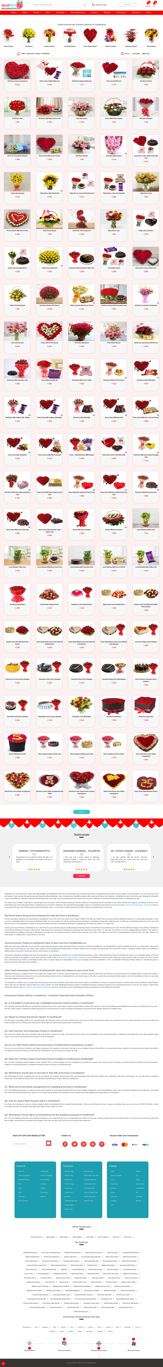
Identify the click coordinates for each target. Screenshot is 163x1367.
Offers (20, 1188)
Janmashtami (140, 1188)
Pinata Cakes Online (80, 1278)
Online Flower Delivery (129, 1257)
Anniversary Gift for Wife (104, 1295)
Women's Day (69, 1175)
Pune (71, 1327)
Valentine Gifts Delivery (30, 1252)
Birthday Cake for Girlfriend (61, 1286)
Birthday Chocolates (110, 1290)
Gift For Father (64, 1237)
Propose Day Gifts (112, 1252)
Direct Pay (21, 1196)
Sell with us (127, 5)
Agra (36, 1327)
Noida (99, 1327)
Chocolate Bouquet (78, 1269)
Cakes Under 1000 (31, 1269)
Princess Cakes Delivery (30, 1303)
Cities (148, 12)
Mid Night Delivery (23, 1180)
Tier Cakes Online (45, 1278)
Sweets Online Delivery (111, 1303)
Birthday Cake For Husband (40, 1286)
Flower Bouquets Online (110, 1261)
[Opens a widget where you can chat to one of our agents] (155, 1363)
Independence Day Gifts (91, 1175)
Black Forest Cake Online (111, 1273)
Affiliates (43, 1188)
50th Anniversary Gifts (107, 1307)
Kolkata (70, 1331)
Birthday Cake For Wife (128, 1282)
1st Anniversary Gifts (73, 1307)
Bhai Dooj (114, 1196)
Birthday (107, 12)
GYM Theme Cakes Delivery (51, 1303)
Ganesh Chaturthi (116, 1175)
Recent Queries (23, 1201)
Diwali (113, 1192)
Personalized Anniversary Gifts (37, 1299)
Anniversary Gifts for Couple (61, 1295)
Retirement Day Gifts (90, 1180)
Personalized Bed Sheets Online (60, 1299)
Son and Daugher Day (90, 1192)
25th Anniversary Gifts (90, 1307)
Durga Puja (114, 1184)
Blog (19, 1184)
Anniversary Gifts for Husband (83, 1295)
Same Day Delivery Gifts (49, 1269)
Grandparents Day (89, 1188)
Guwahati (100, 1331)
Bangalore (45, 1327)
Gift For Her (116, 1237)
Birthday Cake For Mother (34, 1290)
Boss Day (67, 1196)
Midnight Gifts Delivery (60, 1273)
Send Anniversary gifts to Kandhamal (139, 905)
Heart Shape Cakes (114, 1278)
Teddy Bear (64, 1269)
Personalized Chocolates (91, 1290)
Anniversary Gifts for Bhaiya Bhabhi (85, 1299)
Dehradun (89, 1331)
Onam (112, 1180)
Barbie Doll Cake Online (129, 1261)
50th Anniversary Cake (81, 1311)
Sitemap (42, 1196)
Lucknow (108, 1327)
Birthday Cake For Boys (54, 1290)
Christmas (114, 1201)
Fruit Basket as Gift (106, 1299)
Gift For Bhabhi (77, 1237)
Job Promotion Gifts (90, 1184)
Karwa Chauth (140, 1184)
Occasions (136, 12)
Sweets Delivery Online (95, 1269)
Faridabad (52, 1331)
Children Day (69, 1192)
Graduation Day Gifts (71, 1201)
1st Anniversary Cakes (122, 1295)
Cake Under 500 (50, 1282)
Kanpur (80, 1331)
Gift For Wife (89, 1237)
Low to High (135, 53)
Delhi (54, 1327)
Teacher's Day (69, 1184)
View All (81, 812)
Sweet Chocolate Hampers (40, 1295)
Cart (154, 4)
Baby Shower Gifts (77, 1273)
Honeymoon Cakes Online (91, 1303)
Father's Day (68, 1180)
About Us (21, 1171)
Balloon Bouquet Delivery (58, 1265)
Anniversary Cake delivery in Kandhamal (73, 957)
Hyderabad (127, 1327)
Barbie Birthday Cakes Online (125, 1299)
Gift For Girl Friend (36, 1237)
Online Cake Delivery (111, 1257)
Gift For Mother (50, 1237)
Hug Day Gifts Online (70, 1257)
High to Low (145, 53)
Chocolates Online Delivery (71, 1261)
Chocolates (60, 12)
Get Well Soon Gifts (93, 1273)
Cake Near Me (63, 1282)
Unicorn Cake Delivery (131, 1278)
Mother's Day (69, 1209)
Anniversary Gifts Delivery (127, 1265)
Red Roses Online (111, 1282)
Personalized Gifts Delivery (50, 1261)
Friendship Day (88, 1171)
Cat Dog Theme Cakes (79, 1282)
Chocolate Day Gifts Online (130, 1252)
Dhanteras (139, 1196)
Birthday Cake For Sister (102, 1286)
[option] (10, 37)
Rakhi (13, 12)
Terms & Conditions (46, 1175)
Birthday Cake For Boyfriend (82, 1286)
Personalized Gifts (77, 12)
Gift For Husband (103, 1237)
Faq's (20, 1192)
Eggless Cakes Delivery (130, 1273)
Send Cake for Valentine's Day (51, 1252)
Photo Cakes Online (77, 1265)
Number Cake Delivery (33, 1282)
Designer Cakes (92, 1265)
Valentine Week (69, 1205)
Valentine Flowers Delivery (73, 1252)
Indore (62, 1331)
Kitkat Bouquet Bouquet (72, 1290)
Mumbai (63, 1327)
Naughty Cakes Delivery (71, 1303)
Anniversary (120, 12)
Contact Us (43, 1184)
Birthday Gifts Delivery (108, 1265)
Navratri (138, 1171)
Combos (94, 12)
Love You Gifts (28, 1273)
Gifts (47, 12)
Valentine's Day (88, 1201)
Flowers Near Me (96, 1282)
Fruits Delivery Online (129, 1269)
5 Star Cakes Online (97, 1278)
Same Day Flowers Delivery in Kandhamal (37, 987)
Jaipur (117, 1327)
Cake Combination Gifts (91, 1261)
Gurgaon (90, 1327)
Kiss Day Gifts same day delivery (91, 1257)
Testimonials (44, 1171)
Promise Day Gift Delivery (51, 1257)
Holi (137, 1175)
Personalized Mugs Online (37, 1307)
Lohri (112, 1205)
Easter (138, 1180)
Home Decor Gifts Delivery (130, 1303)
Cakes (24, 12)
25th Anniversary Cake (126, 1307)
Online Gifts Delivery (31, 1261)
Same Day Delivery (24, 1175)
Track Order (44, 1192)
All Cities (110, 1331)
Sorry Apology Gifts (43, 1273)
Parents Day (68, 1188)
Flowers (36, 12)
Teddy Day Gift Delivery (32, 1257)
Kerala (137, 1327)
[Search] (85, 5)
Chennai (80, 1327)
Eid (137, 1192)
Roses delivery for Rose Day (93, 1252)
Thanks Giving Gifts (89, 1196)
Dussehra (114, 1188)
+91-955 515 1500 (100, 5)
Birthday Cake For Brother (122, 1286)
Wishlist (148, 4)
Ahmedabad (26, 1327)
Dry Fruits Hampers (113, 1269)
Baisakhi (138, 1201)
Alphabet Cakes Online (63, 1278)
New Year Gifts (69, 1171)
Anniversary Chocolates (128, 1290)
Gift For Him (127, 1237)
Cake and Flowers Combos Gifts (36, 1265)
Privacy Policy (44, 1180)
